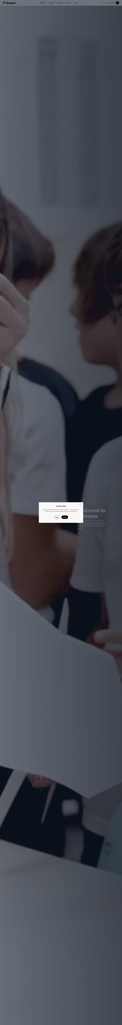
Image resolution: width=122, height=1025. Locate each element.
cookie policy (73, 511)
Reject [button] (57, 517)
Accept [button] (65, 517)
